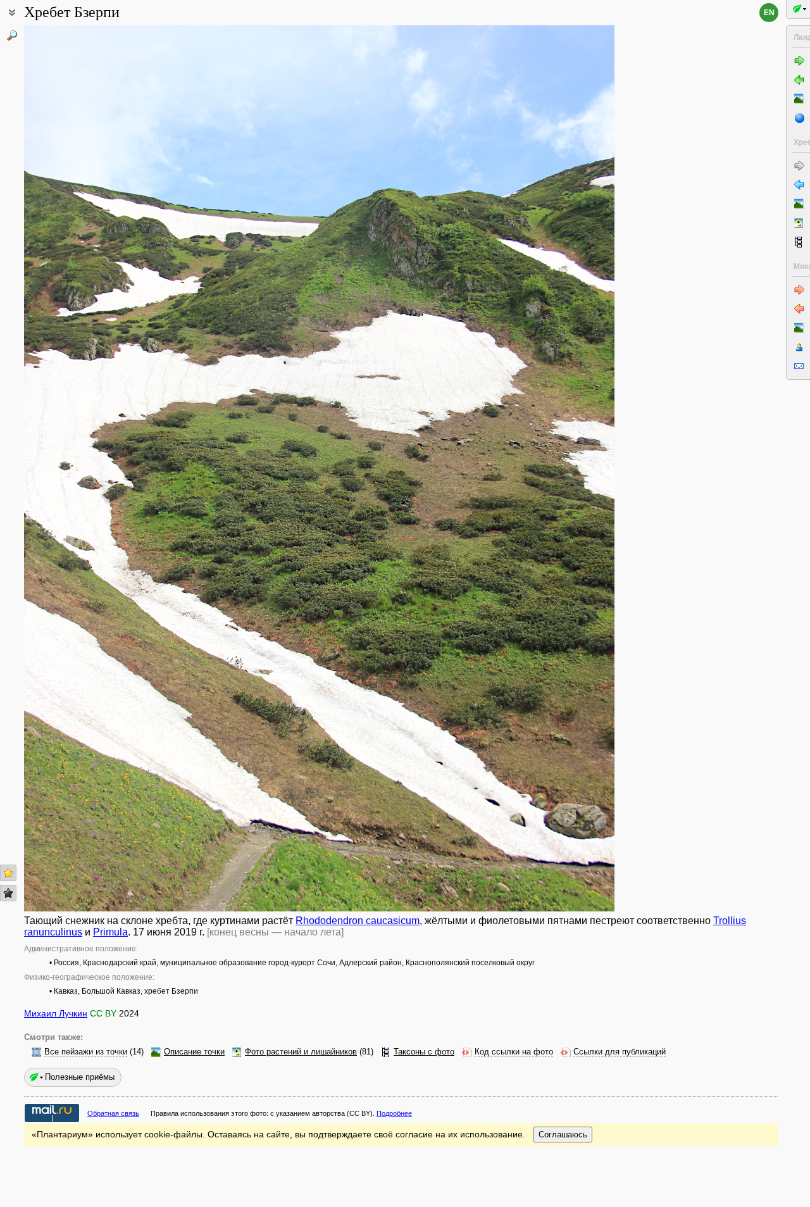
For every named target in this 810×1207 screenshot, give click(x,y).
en (769, 12)
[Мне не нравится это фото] (8, 893)
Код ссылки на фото (514, 1052)
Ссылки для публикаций (619, 1052)
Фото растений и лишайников (301, 1052)
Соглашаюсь (563, 1134)
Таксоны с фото (424, 1052)
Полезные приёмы (80, 1077)
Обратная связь (113, 1113)
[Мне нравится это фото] (8, 873)
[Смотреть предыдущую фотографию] (86, 468)
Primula (110, 932)
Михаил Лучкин (55, 1013)
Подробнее (394, 1113)
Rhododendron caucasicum (358, 920)
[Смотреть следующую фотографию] (552, 468)
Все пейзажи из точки (85, 1052)
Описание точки (194, 1052)
